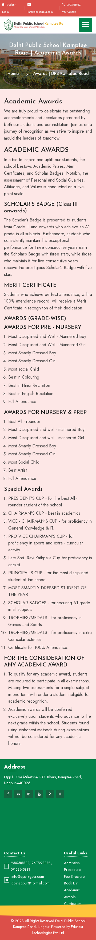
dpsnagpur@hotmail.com (30, 883)
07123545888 (20, 869)
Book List (71, 883)
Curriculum (72, 903)
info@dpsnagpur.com (27, 876)
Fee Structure (74, 876)
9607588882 (20, 863)
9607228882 (40, 863)
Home (13, 73)
